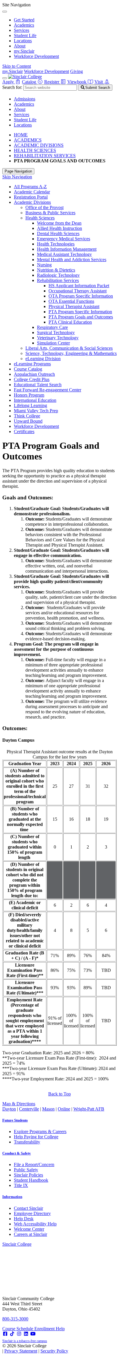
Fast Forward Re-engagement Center (47, 389)
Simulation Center (53, 342)
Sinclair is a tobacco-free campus (24, 1341)
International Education (35, 400)
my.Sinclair (24, 51)
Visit (99, 81)
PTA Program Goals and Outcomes (81, 316)
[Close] (4, 11)
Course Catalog (28, 369)
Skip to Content (16, 66)
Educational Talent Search (38, 384)
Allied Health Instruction (59, 228)
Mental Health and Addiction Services (71, 259)
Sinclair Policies (28, 1174)
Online (64, 1108)
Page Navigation (18, 171)
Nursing (44, 264)
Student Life (25, 35)
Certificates (24, 431)
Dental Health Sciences (58, 233)
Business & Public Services (50, 212)
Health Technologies (56, 243)
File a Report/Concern (34, 1164)
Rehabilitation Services (58, 280)
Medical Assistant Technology (64, 254)
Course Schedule (18, 1328)
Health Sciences (40, 217)
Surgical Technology (56, 332)
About (19, 45)
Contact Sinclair (28, 1208)
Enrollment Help (49, 1328)
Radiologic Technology (58, 275)
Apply (8, 81)
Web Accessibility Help (35, 1223)
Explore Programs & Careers (40, 1131)
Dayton (9, 1108)
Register (52, 81)
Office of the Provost (44, 207)
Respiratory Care (52, 327)
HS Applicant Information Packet (79, 285)
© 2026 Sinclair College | (35, 1348)
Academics (24, 25)
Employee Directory (32, 1213)
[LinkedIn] (26, 1333)
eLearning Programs (32, 363)
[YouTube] (33, 1333)
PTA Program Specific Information (80, 311)
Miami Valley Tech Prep (36, 410)
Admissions (24, 98)
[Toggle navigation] (4, 78)
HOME (21, 134)
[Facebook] (5, 1333)
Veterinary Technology (58, 337)
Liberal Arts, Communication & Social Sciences (69, 348)
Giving (76, 71)
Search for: (12, 87)
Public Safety (26, 1169)
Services (21, 30)
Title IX (21, 1185)
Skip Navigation (17, 176)
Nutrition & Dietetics (56, 269)
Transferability (27, 1141)
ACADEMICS (28, 140)
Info (12, 1196)
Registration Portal (31, 197)
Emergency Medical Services (63, 238)
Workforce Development (36, 56)
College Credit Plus (31, 379)
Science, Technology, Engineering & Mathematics (71, 353)
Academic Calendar (32, 191)
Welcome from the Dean (59, 223)
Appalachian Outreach (34, 374)
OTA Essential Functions (71, 301)
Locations (23, 40)
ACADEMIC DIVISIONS (39, 145)
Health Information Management (66, 249)
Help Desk (24, 1218)
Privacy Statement (20, 1350)
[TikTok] (12, 1333)
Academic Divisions (32, 202)
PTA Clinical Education (70, 322)
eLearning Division (43, 358)
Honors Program (29, 395)
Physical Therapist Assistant (74, 306)
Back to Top (59, 1093)
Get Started (24, 19)
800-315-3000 (15, 1318)
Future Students (15, 1120)
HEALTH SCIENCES (35, 150)
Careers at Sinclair (30, 1234)
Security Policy (54, 1350)
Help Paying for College (36, 1136)
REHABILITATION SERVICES (45, 155)
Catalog (29, 81)
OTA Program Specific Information (81, 296)
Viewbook (77, 81)
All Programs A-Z (30, 186)
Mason (48, 1108)
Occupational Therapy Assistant (78, 290)
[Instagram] (19, 1333)
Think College (27, 415)
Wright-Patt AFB (88, 1108)
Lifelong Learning (30, 405)
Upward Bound (28, 421)
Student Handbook (31, 1180)
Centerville (29, 1108)
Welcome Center (29, 1229)
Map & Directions (18, 1103)
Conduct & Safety (16, 1153)
